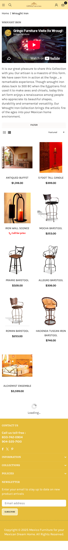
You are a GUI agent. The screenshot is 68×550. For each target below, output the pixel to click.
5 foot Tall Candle (50, 177)
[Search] (10, 5)
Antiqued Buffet (17, 177)
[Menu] (3, 5)
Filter (34, 124)
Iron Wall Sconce (17, 228)
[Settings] (56, 4)
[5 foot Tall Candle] (51, 157)
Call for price (18, 233)
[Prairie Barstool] (17, 260)
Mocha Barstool (50, 228)
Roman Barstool (17, 331)
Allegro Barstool (51, 280)
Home (5, 13)
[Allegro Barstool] (51, 260)
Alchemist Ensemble (17, 385)
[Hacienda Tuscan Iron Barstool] (51, 310)
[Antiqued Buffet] (17, 157)
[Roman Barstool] (17, 310)
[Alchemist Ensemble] (17, 365)
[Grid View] (4, 132)
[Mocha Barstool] (51, 208)
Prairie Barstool (17, 280)
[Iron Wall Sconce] (17, 208)
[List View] (9, 132)
